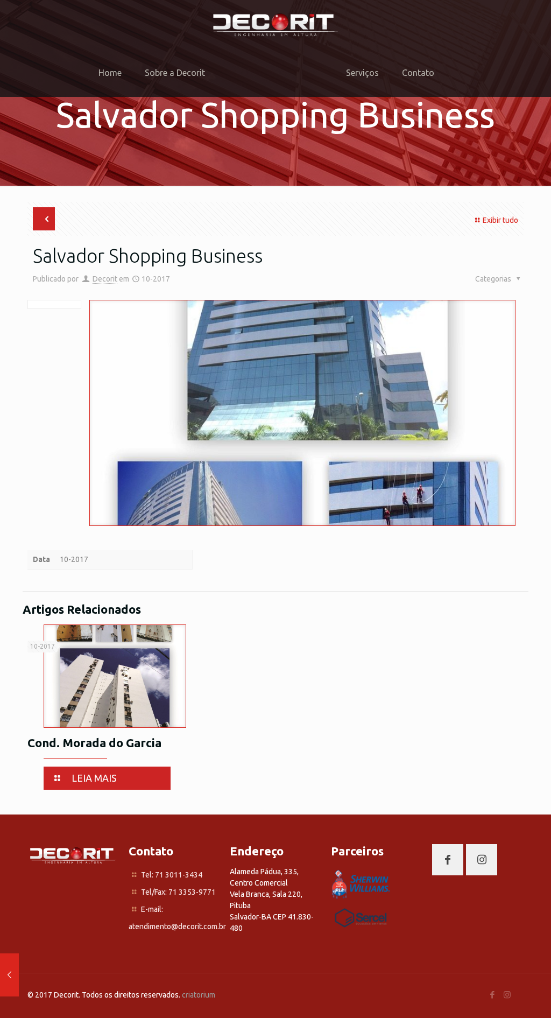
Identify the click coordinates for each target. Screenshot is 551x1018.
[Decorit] (275, 24)
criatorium (198, 995)
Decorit (105, 279)
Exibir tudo (500, 220)
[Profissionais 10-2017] (9, 974)
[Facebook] (492, 994)
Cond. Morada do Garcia (94, 742)
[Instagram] (507, 994)
